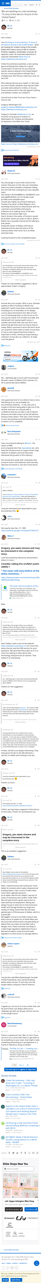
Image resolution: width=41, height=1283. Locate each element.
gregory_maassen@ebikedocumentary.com (19, 107)
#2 (39, 179)
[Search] (39, 4)
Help (3, 1263)
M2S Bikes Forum (17, 1144)
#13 (39, 700)
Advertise (23, 1263)
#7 (39, 439)
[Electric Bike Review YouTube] (3, 1267)
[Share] (36, 34)
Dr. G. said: (6, 487)
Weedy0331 (9, 1130)
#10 (39, 544)
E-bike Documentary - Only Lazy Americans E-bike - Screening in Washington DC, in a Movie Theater (22, 1083)
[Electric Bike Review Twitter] (16, 1267)
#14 (39, 769)
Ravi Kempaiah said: (9, 704)
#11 (39, 618)
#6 (39, 396)
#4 (39, 300)
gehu (7, 1116)
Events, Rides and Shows (17, 1088)
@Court (28, 443)
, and (14, 244)
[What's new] (36, 4)
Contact (15, 1263)
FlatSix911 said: (7, 773)
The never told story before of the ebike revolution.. (20, 572)
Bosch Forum (14, 1116)
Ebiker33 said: (7, 262)
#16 (39, 825)
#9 (39, 524)
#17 (39, 865)
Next (21, 1065)
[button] (3, 3)
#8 (39, 483)
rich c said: (6, 800)
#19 (39, 1003)
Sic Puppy (8, 1144)
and (11, 150)
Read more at (24, 56)
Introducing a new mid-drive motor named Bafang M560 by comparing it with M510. (23, 1125)
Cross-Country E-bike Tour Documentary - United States (19, 1095)
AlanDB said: (6, 730)
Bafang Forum (18, 1130)
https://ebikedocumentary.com (14, 59)
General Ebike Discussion (18, 1099)
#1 (39, 34)
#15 (39, 796)
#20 (39, 1031)
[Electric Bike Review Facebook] (8, 1267)
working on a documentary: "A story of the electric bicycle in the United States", (20, 48)
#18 (39, 952)
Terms (8, 1263)
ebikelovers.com (24, 114)
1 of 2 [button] (14, 1065)
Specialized (26, 448)
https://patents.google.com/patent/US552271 (20, 530)
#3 (39, 258)
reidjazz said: (7, 676)
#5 (39, 374)
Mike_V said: (6, 830)
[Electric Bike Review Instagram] (12, 1267)
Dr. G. (6, 20)
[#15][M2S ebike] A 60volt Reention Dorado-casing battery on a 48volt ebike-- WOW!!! (22, 1140)
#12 (39, 671)
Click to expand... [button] (20, 280)
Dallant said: (6, 622)
